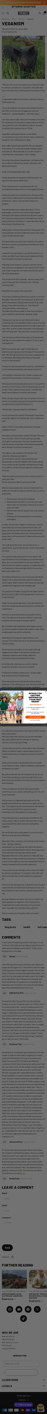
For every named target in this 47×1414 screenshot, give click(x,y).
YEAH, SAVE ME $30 (35, 717)
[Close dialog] (45, 692)
